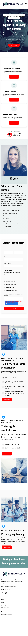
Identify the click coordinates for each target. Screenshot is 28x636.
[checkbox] (13, 282)
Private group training (5, 607)
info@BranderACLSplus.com (10, 586)
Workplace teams (4, 605)
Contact (2, 608)
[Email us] (6, 593)
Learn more (14, 77)
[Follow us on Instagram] (2, 593)
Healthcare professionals (6, 604)
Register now (14, 45)
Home (2, 602)
